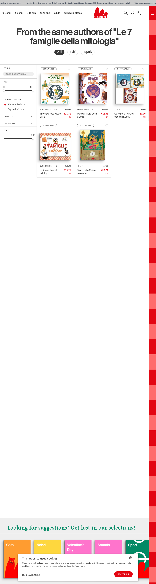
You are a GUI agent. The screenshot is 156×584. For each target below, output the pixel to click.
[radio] (59, 52)
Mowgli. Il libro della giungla (87, 115)
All (59, 52)
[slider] (4, 90)
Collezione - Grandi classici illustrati (124, 115)
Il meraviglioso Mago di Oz (50, 115)
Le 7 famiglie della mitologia (49, 172)
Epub (88, 52)
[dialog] (78, 567)
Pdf (72, 52)
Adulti (57, 12)
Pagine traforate (15, 109)
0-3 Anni (6, 12)
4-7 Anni (19, 12)
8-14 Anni (31, 12)
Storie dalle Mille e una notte (86, 172)
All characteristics (16, 104)
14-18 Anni (45, 12)
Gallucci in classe (73, 12)
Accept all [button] (123, 574)
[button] (31, 575)
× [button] (135, 557)
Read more (80, 566)
